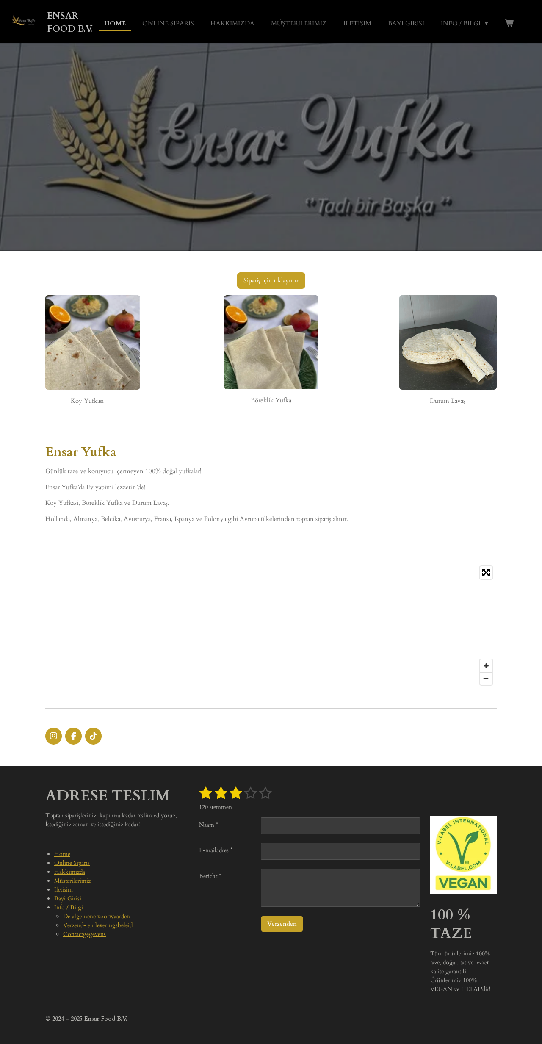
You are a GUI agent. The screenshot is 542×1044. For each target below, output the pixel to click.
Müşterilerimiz (72, 881)
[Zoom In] (486, 665)
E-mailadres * (215, 850)
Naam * (208, 825)
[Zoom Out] (486, 678)
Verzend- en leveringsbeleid (98, 925)
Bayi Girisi (67, 898)
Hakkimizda (69, 872)
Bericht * (210, 876)
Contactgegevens (84, 934)
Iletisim (63, 890)
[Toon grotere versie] (92, 342)
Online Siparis (72, 863)
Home (62, 854)
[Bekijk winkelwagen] (509, 23)
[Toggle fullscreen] (486, 572)
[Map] (271, 625)
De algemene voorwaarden (96, 916)
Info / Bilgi (68, 907)
